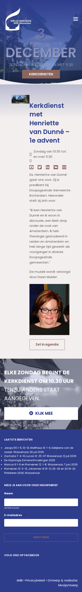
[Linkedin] (47, 167)
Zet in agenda (47, 344)
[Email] (64, 167)
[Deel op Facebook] (31, 167)
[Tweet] (40, 167)
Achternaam (12, 508)
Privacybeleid (35, 580)
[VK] (56, 167)
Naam (8, 493)
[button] (75, 19)
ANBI (20, 580)
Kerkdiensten (41, 74)
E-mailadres (14, 515)
